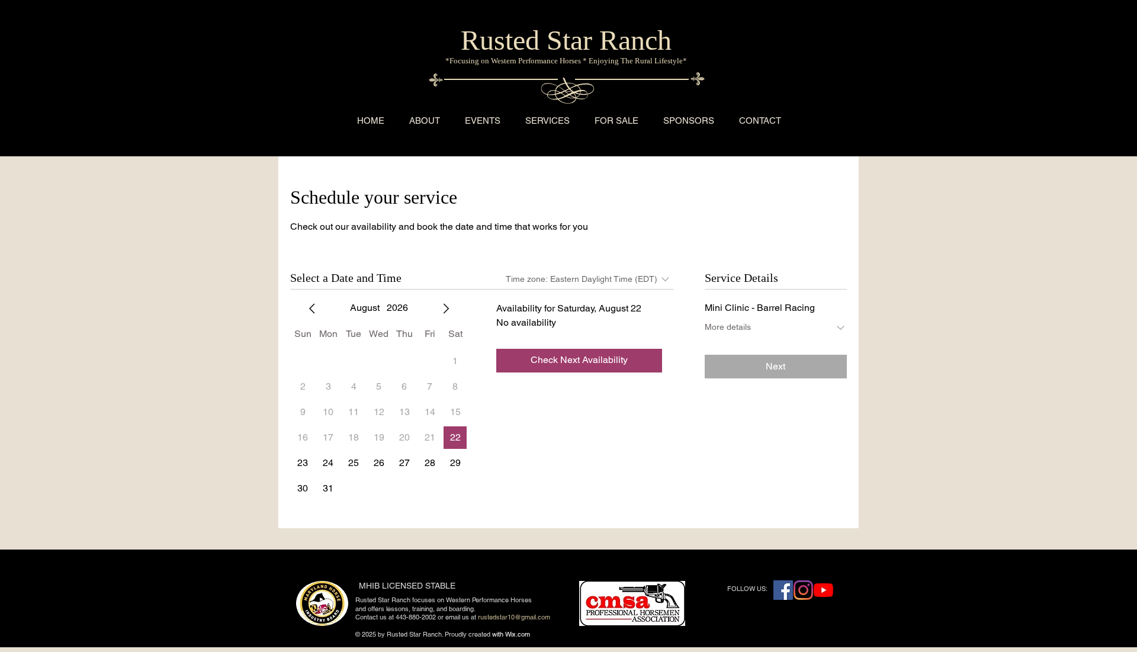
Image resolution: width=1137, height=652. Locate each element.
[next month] (446, 308)
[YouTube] (823, 590)
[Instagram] (803, 590)
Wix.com (517, 634)
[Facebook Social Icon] (783, 590)
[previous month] (312, 308)
